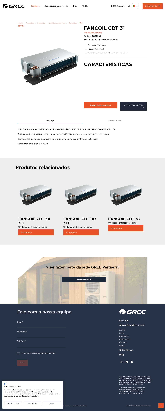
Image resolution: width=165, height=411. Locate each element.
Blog (121, 355)
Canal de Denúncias (79, 405)
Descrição (50, 120)
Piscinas (122, 342)
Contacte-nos (151, 6)
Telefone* (21, 341)
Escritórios (123, 336)
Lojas (121, 333)
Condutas (73, 23)
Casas (121, 345)
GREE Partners (126, 350)
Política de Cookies (64, 405)
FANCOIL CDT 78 (124, 219)
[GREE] (13, 6)
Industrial (41, 23)
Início (20, 23)
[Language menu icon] (135, 6)
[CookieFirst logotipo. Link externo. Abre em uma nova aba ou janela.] (5, 384)
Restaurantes (124, 339)
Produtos (30, 23)
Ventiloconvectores (57, 23)
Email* (20, 322)
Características (114, 120)
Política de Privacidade (44, 354)
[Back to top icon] (161, 405)
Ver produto (26, 232)
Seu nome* (22, 332)
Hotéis (122, 330)
